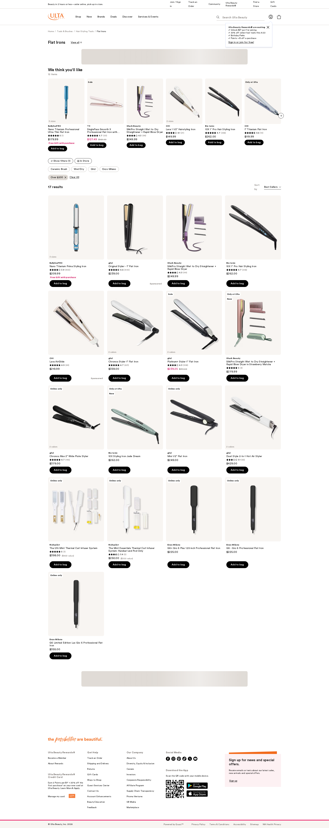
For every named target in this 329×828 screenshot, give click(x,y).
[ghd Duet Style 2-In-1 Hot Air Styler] (253, 425)
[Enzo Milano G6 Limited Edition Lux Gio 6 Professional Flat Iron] (76, 611)
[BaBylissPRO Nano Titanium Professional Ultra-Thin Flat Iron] (66, 112)
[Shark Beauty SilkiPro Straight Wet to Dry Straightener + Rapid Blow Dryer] (145, 110)
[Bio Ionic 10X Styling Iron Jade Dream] (135, 423)
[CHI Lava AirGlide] (76, 331)
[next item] (281, 115)
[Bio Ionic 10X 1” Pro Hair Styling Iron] (223, 108)
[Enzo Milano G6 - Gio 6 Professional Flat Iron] (253, 515)
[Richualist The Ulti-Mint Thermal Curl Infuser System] (76, 517)
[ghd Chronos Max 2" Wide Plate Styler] (76, 425)
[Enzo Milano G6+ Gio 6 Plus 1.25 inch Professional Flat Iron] (194, 515)
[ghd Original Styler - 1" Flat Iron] (135, 235)
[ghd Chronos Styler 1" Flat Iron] (135, 331)
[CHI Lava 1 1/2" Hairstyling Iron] (184, 108)
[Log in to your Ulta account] (271, 16)
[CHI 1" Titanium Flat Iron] (263, 108)
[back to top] (319, 818)
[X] (268, 27)
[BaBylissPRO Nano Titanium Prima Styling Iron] (76, 237)
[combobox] (272, 187)
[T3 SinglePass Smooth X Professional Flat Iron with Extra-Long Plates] (105, 110)
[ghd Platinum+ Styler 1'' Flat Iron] (194, 331)
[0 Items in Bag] (279, 17)
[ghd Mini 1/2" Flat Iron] (194, 423)
